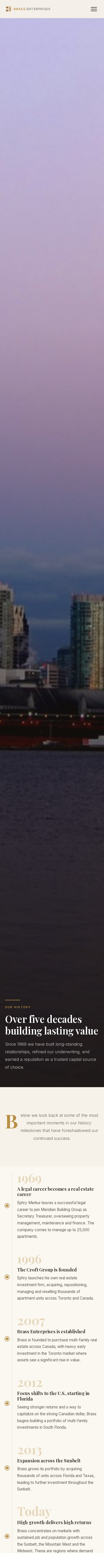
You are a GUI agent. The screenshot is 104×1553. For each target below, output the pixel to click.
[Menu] (94, 9)
